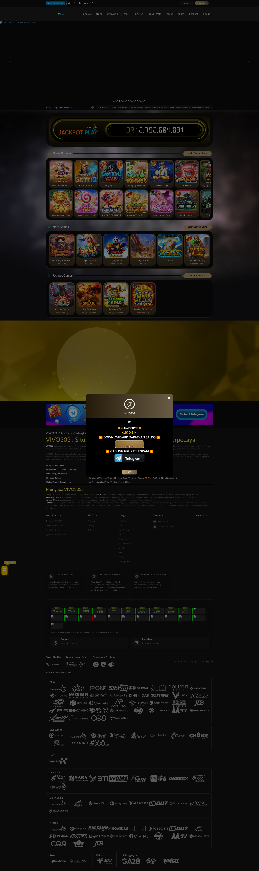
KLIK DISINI (129, 432)
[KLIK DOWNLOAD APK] (129, 444)
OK (129, 472)
